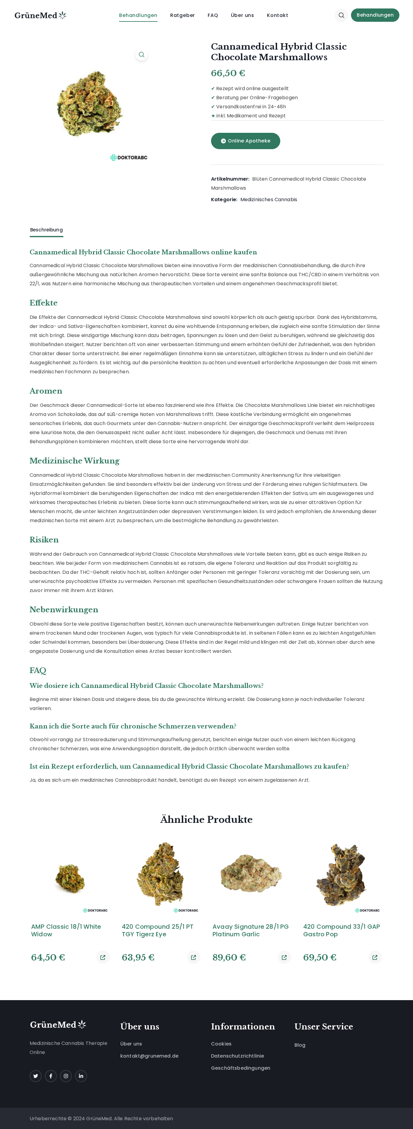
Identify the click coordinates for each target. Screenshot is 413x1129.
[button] (341, 15)
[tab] (46, 230)
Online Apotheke (249, 140)
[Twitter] (36, 1076)
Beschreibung (46, 230)
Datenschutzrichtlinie (237, 1055)
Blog (300, 1045)
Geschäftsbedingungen (240, 1068)
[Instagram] (66, 1076)
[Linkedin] (81, 1076)
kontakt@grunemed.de (149, 1055)
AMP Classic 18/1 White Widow (66, 930)
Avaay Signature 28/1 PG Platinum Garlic (251, 930)
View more (103, 957)
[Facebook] (51, 1076)
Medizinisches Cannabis (269, 199)
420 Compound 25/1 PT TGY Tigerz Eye (157, 930)
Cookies (221, 1043)
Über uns (131, 1043)
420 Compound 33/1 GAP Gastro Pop (341, 930)
